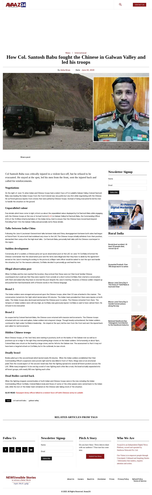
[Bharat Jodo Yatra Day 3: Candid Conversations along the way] (139, 304)
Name (110, 179)
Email (110, 185)
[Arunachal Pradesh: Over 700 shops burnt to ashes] (139, 265)
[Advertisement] (76, 27)
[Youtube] (31, 449)
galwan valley (34, 400)
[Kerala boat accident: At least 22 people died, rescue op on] (139, 246)
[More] (129, 157)
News (68, 53)
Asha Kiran (65, 70)
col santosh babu (19, 400)
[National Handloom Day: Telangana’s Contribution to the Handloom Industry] (139, 323)
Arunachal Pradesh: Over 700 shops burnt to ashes (118, 266)
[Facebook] (5, 449)
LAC (50, 216)
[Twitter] (24, 449)
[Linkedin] (18, 449)
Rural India (116, 233)
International (80, 53)
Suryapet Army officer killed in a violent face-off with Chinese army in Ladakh (49, 393)
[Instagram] (11, 449)
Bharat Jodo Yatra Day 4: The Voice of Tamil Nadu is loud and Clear (118, 285)
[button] (120, 4)
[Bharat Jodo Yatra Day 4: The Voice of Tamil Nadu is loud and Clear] (139, 285)
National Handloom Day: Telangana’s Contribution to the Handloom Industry (118, 323)
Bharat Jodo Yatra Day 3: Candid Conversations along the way (118, 304)
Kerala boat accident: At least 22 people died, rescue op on (117, 246)
